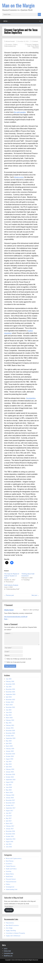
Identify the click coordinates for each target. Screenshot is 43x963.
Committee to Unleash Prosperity (15, 933)
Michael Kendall (10, 41)
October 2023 (10, 702)
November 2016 (10, 834)
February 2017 (10, 826)
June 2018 (9, 787)
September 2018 (10, 779)
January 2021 (10, 728)
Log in (5, 948)
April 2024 (9, 697)
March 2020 (9, 746)
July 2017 (8, 813)
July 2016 (8, 844)
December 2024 (10, 689)
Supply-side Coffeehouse (13, 935)
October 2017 (10, 805)
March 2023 (9, 704)
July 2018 (8, 785)
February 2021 (10, 725)
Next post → (35, 595)
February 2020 (10, 748)
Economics (9, 44)
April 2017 (9, 821)
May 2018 (9, 790)
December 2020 (10, 730)
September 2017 (10, 808)
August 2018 (9, 782)
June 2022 (9, 712)
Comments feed (8, 953)
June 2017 (9, 816)
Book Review (9, 861)
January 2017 (10, 828)
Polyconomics (10, 923)
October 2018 (10, 777)
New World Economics (12, 925)
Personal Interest (11, 879)
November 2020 (10, 733)
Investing (8, 871)
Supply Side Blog (11, 930)
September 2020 (10, 738)
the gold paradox (20, 112)
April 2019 (9, 766)
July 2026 (8, 679)
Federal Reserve (10, 866)
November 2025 (10, 684)
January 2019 (10, 772)
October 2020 (10, 735)
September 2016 (10, 839)
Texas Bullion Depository (35, 46)
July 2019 (8, 761)
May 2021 (9, 723)
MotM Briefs (9, 876)
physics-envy (19, 177)
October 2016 (10, 836)
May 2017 (9, 818)
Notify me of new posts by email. (16, 662)
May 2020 (9, 741)
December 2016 (10, 831)
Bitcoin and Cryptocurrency (14, 858)
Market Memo (10, 874)
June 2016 (9, 846)
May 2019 (9, 764)
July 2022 (8, 710)
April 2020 (9, 743)
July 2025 (8, 686)
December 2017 (10, 800)
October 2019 (10, 756)
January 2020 (10, 751)
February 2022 (10, 720)
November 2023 (10, 699)
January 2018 (10, 797)
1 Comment (35, 41)
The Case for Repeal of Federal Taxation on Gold (11, 576)
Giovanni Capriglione (32, 44)
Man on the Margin (18, 5)
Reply (6, 619)
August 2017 (9, 810)
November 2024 (10, 692)
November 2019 (10, 754)
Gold (29, 46)
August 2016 (9, 841)
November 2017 (10, 803)
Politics (15, 44)
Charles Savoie (9, 610)
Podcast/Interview (11, 881)
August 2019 (9, 759)
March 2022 (9, 717)
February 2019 (10, 769)
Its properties (30, 398)
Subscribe (9, 910)
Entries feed (7, 951)
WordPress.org (8, 955)
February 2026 (10, 681)
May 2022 (9, 715)
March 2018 (9, 792)
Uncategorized (10, 887)
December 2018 (10, 774)
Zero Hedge (9, 928)
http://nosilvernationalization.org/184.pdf (15, 616)
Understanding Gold (10, 46)
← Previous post (9, 595)
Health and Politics (11, 869)
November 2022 (10, 707)
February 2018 (10, 795)
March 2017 (9, 823)
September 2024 (10, 694)
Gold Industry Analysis (11, 585)
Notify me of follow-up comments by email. (19, 659)
